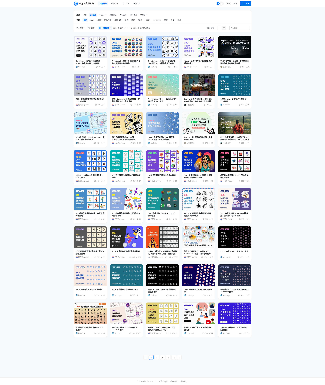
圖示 (133, 20)
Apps (92, 20)
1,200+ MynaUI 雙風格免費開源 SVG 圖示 (233, 100)
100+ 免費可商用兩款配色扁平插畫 (126, 251)
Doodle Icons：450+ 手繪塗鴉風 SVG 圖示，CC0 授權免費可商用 (161, 62)
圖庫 (166, 20)
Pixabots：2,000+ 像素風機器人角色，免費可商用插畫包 (126, 62)
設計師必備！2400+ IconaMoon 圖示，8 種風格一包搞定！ (90, 138)
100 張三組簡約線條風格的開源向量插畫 (126, 176)
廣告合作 (184, 381)
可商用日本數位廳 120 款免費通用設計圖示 (234, 328)
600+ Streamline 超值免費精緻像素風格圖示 (162, 290)
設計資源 (103, 3)
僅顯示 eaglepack (125, 28)
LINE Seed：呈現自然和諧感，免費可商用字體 (198, 138)
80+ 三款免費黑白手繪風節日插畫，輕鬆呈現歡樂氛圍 (198, 214)
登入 (229, 3)
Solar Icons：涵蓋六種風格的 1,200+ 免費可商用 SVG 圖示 (88, 62)
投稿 (247, 3)
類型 (93, 28)
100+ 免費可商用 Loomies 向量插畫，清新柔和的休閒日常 (234, 214)
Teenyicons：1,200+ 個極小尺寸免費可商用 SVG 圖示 (162, 100)
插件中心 (114, 3)
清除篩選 (210, 28)
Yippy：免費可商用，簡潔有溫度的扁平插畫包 (198, 62)
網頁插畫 (117, 20)
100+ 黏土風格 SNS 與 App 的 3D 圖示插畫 (161, 214)
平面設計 (102, 15)
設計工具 (125, 3)
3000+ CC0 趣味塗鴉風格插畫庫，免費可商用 (89, 176)
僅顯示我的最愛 (144, 28)
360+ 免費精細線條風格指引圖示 (125, 289)
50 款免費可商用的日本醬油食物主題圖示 (89, 328)
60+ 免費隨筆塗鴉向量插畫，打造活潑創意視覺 (90, 252)
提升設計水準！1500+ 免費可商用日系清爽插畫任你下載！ (161, 328)
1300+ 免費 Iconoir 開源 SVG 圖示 (234, 251)
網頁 (99, 20)
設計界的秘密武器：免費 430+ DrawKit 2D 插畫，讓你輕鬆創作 (197, 252)
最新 (81, 28)
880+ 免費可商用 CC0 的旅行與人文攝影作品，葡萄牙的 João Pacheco (234, 138)
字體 (172, 20)
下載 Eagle (163, 381)
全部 (85, 15)
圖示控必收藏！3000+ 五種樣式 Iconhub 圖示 (124, 328)
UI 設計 (93, 15)
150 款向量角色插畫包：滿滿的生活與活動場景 (126, 214)
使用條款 (173, 381)
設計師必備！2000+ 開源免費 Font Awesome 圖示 (234, 290)
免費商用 (105, 28)
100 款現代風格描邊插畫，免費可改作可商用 (90, 214)
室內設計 (133, 15)
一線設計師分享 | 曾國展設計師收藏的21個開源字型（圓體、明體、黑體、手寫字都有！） (162, 252)
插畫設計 (113, 15)
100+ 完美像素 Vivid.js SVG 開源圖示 (198, 290)
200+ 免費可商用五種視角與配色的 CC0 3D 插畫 (90, 100)
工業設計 (143, 15)
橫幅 (126, 20)
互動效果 (107, 20)
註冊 (235, 3)
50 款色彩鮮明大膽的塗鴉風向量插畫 (162, 176)
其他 (179, 20)
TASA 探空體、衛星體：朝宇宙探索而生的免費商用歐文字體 (234, 62)
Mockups (157, 20)
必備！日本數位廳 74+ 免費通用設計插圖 (198, 328)
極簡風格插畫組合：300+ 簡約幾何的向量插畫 (234, 176)
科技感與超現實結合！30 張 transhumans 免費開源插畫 (123, 138)
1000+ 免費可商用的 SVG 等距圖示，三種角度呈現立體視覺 (161, 138)
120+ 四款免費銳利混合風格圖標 (89, 289)
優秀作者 (136, 3)
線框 (140, 20)
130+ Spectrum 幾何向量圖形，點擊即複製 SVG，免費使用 (126, 100)
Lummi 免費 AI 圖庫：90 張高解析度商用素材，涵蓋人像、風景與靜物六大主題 (198, 100)
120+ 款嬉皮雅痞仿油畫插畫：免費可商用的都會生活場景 (198, 176)
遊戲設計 (123, 15)
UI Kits (147, 20)
